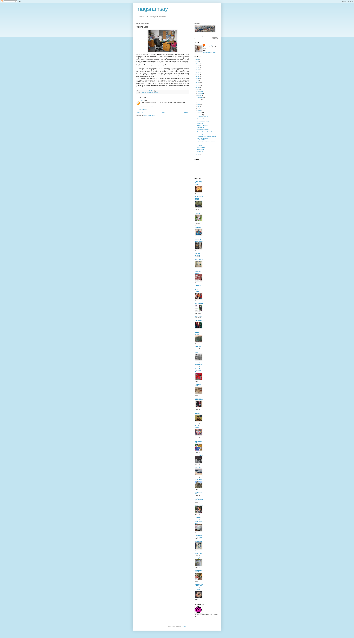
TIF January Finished (202, 116)
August (199, 99)
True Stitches (198, 320)
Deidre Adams (199, 553)
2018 (197, 67)
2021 (197, 61)
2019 (197, 65)
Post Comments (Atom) (149, 115)
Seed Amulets (200, 149)
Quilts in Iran (200, 151)
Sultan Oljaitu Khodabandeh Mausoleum (204, 139)
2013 (197, 78)
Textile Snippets (199, 455)
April (198, 108)
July (198, 102)
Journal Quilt (143, 92)
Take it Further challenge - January (206, 141)
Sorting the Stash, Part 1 (203, 129)
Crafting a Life (198, 541)
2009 (197, 87)
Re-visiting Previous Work (203, 134)
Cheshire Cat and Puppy (203, 121)
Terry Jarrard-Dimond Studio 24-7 (199, 499)
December (200, 91)
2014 (197, 76)
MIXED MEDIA (198, 480)
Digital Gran (198, 467)
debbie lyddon (198, 316)
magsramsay (152, 9)
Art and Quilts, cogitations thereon (198, 370)
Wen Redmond (199, 303)
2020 (197, 63)
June (198, 104)
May (198, 106)
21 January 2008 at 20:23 (147, 106)
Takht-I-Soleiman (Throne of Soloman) (206, 136)
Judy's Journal (199, 259)
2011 (197, 83)
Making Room (198, 558)
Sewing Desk (200, 127)
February (199, 112)
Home (163, 112)
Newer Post (140, 112)
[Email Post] (155, 90)
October (199, 95)
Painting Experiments (202, 125)
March (199, 110)
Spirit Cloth (198, 346)
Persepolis (200, 123)
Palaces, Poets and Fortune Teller (205, 132)
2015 (197, 74)
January (199, 115)
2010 (197, 85)
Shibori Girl (198, 285)
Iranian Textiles (201, 147)
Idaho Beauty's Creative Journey (199, 198)
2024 (197, 59)
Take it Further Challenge (152, 92)
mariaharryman (199, 364)
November (200, 93)
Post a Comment (143, 109)
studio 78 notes (199, 590)
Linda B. (143, 100)
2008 (197, 89)
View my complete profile (209, 52)
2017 (197, 70)
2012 (197, 80)
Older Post (186, 112)
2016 (197, 72)
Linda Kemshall (199, 505)
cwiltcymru (198, 517)
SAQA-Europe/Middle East (198, 441)
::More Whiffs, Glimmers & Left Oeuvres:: (199, 183)
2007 (197, 155)
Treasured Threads (202, 119)
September (200, 97)
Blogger (184, 626)
